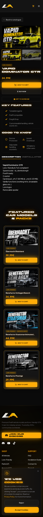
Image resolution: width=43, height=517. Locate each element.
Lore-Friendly (7, 460)
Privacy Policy (9, 497)
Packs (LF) (5, 464)
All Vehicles (6, 456)
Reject (21, 503)
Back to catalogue (13, 20)
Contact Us (32, 464)
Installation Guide (34, 460)
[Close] (38, 471)
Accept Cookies (21, 510)
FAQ (29, 456)
